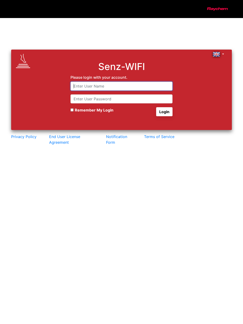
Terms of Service (159, 136)
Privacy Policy (24, 136)
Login (164, 111)
